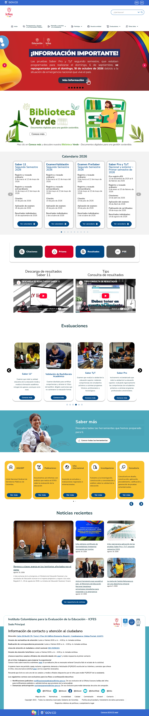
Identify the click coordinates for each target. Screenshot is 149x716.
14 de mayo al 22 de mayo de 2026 (27, 190)
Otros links (132, 26)
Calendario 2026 (74, 156)
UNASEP (20, 468)
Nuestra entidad (96, 26)
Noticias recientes (74, 513)
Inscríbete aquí (74, 77)
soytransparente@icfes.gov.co (47, 685)
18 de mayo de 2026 (121, 209)
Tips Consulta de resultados (106, 273)
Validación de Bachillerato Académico (58, 375)
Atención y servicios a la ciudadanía (57, 26)
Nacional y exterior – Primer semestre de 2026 (121, 168)
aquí (59, 656)
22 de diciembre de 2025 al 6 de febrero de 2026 (121, 178)
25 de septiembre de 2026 (26, 214)
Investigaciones (107, 468)
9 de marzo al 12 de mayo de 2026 (27, 178)
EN (136, 3)
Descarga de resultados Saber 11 (43, 273)
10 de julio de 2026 (23, 200)
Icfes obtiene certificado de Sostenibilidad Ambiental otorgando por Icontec (87, 547)
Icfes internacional (78, 467)
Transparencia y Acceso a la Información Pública (34, 26)
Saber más (86, 422)
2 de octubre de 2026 (57, 214)
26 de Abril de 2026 (119, 203)
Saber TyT (90, 373)
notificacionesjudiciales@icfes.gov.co (49, 681)
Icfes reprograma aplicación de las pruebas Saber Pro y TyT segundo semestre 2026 (121, 547)
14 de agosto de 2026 (119, 215)
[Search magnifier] (141, 12)
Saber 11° (27, 374)
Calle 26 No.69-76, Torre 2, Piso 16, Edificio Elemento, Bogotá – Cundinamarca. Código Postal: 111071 (60, 636)
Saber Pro (122, 373)
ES (142, 3)
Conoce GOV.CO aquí (109, 712)
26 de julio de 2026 (25, 207)
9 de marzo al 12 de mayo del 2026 (58, 178)
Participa (77, 26)
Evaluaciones (114, 26)
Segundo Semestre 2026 (26, 167)
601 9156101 (54, 648)
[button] (57, 26)
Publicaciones (50, 468)
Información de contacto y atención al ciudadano (45, 631)
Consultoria (134, 468)
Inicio (15, 26)
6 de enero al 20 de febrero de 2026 (121, 188)
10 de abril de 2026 (117, 197)
